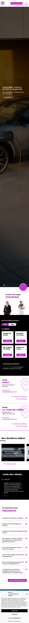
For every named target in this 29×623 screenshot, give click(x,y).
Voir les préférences (14, 618)
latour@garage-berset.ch (9, 419)
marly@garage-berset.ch (9, 391)
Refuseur (14, 614)
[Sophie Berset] (7, 307)
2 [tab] (4, 285)
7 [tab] (12, 285)
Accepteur (14, 610)
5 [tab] (9, 285)
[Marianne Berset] (22, 307)
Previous (22, 461)
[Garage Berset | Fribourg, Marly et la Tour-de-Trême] (4, 3)
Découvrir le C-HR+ (9, 95)
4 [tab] (7, 285)
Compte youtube (11, 463)
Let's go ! (7, 341)
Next (24, 461)
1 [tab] (2, 285)
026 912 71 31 (5, 417)
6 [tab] (10, 285)
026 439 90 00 (6, 390)
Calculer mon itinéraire (20, 396)
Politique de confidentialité (14, 621)
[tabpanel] (14, 147)
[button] (27, 594)
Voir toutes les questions (17, 580)
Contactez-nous (7, 367)
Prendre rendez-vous (16, 3)
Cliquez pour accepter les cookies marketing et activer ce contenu (13, 452)
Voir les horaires (22, 399)
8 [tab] (13, 285)
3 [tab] (5, 285)
